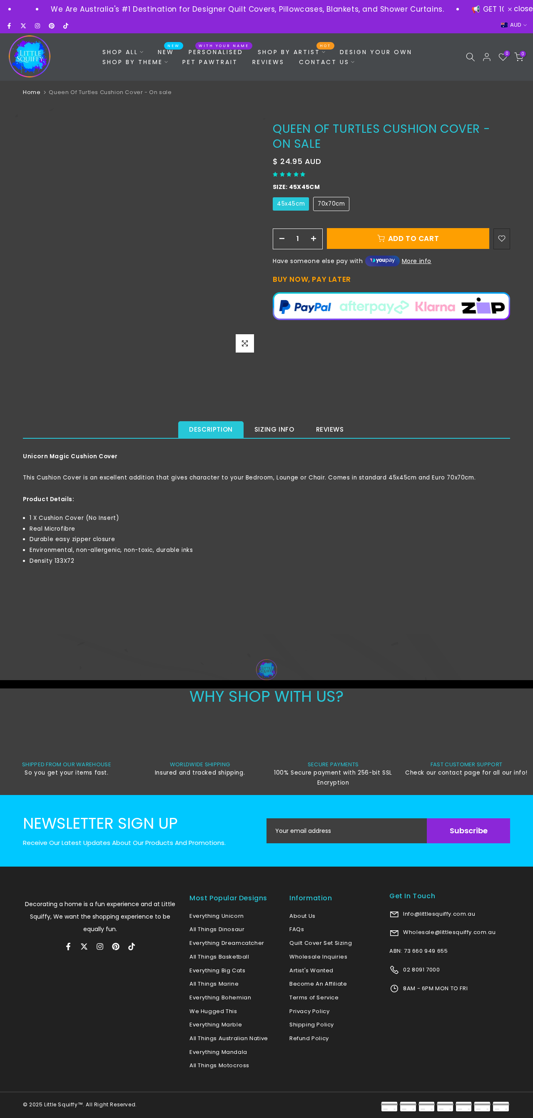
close (522, 8)
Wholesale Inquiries (318, 957)
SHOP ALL (120, 52)
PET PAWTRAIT (210, 62)
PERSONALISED (219, 51)
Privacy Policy (309, 1011)
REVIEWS (268, 62)
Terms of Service (314, 997)
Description (211, 429)
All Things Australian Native (228, 1038)
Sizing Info (274, 429)
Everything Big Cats (217, 970)
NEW (169, 51)
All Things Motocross (219, 1065)
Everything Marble (215, 1025)
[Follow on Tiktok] (66, 26)
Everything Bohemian (220, 997)
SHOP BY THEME (132, 62)
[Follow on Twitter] (23, 26)
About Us (302, 916)
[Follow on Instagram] (37, 26)
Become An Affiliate (318, 984)
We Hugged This (213, 1011)
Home (31, 92)
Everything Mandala (218, 1052)
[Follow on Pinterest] (52, 26)
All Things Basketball (219, 957)
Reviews (330, 429)
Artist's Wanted (311, 970)
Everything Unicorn (216, 916)
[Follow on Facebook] (9, 26)
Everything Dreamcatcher (226, 943)
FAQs (296, 929)
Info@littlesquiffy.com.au (439, 914)
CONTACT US (324, 62)
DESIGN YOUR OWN (376, 52)
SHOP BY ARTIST (294, 51)
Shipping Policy (311, 1025)
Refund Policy (309, 1038)
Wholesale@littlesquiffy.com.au (449, 932)
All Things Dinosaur (216, 929)
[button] (290, 174)
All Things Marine (214, 984)
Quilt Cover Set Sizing (320, 943)
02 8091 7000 (421, 970)
